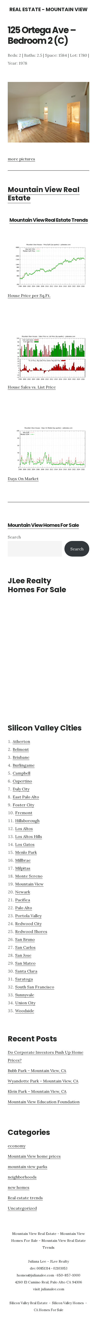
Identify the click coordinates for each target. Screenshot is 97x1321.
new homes (18, 1187)
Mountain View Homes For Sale (43, 525)
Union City (25, 1002)
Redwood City (28, 923)
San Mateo (25, 963)
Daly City (21, 788)
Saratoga (24, 979)
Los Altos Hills (28, 836)
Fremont (23, 812)
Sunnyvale (24, 994)
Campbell (21, 773)
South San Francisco (34, 986)
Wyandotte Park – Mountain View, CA (43, 1080)
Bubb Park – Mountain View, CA (37, 1070)
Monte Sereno (29, 876)
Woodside (24, 1010)
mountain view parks (27, 1166)
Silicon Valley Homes (68, 1303)
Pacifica (22, 899)
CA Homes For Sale (48, 1310)
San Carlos (25, 947)
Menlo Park (26, 852)
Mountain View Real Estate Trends (48, 220)
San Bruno (25, 939)
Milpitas (22, 868)
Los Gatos (25, 844)
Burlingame (24, 765)
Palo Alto (23, 907)
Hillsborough (27, 820)
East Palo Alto (26, 796)
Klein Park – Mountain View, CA (37, 1091)
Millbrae (23, 860)
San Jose (23, 955)
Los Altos (24, 828)
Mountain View (29, 883)
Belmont (21, 749)
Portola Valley (28, 915)
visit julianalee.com (48, 1289)
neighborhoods (22, 1176)
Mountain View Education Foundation (44, 1101)
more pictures (21, 158)
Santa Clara (26, 971)
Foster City (23, 804)
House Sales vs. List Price (32, 387)
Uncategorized (22, 1208)
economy (16, 1145)
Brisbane (21, 757)
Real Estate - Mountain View (48, 9)
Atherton (21, 741)
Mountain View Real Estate (44, 194)
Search (14, 537)
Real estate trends (25, 1197)
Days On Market (23, 478)
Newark (22, 891)
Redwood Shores (31, 931)
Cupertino (22, 781)
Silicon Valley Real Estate (28, 1303)
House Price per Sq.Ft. (29, 295)
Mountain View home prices (34, 1156)
